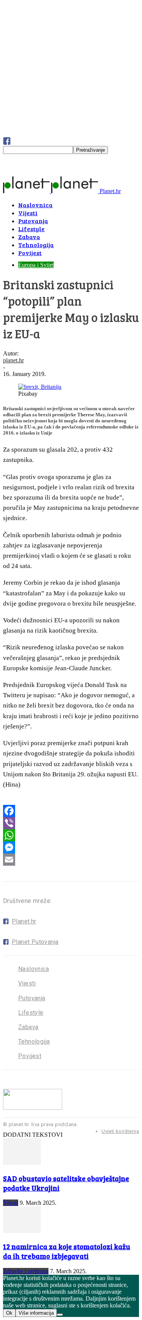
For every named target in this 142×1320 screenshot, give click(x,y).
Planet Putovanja (35, 942)
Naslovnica (33, 969)
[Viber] (71, 823)
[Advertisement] (60, 204)
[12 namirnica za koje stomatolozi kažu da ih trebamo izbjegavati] (22, 1231)
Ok (9, 1313)
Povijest (29, 1056)
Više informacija (36, 1313)
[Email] (71, 860)
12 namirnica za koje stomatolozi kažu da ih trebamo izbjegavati (66, 1251)
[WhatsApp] (71, 835)
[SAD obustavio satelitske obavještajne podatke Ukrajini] (22, 1163)
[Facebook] (71, 811)
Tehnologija (34, 1041)
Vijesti (27, 983)
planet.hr (13, 360)
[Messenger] (71, 847)
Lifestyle (31, 1012)
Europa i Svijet (36, 265)
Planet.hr (24, 921)
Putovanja (31, 998)
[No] (60, 1315)
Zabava (28, 1027)
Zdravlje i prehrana (25, 1271)
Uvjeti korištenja (120, 1131)
